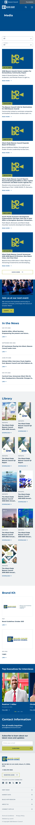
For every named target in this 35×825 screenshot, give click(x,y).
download (6, 432)
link (3, 337)
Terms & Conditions (8, 815)
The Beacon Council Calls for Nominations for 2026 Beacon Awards (17, 108)
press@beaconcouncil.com (11, 727)
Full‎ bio (5, 710)
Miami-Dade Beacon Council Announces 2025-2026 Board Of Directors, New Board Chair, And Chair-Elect (17, 256)
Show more (16, 272)
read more (6, 80)
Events (6, 310)
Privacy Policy (20, 815)
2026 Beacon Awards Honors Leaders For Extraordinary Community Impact (16, 72)
